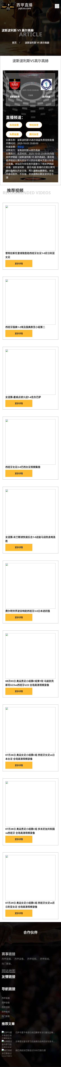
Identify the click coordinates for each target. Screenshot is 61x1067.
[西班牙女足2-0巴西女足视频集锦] (30, 442)
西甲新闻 (44, 958)
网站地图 (8, 970)
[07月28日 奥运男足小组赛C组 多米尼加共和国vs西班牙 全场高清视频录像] (30, 804)
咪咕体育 (33, 124)
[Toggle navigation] (57, 6)
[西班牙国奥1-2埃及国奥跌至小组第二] (30, 302)
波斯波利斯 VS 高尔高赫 (37, 42)
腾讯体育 (33, 134)
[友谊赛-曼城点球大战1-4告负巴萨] (30, 372)
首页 (14, 42)
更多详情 (19, 263)
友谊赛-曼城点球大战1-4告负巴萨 (23, 397)
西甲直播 (6, 958)
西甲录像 (19, 958)
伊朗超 (20, 146)
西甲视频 (31, 958)
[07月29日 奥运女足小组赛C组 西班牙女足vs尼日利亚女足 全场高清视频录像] (30, 877)
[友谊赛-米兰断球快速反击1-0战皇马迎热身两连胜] (30, 512)
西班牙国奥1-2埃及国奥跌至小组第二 (25, 327)
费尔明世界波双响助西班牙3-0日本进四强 (27, 611)
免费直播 (14, 134)
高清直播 (14, 124)
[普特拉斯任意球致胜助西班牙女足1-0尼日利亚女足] (30, 228)
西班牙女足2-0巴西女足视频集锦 (22, 467)
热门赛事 (6, 963)
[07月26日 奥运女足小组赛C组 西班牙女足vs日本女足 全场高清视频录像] (30, 730)
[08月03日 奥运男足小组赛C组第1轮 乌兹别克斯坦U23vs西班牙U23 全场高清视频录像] (30, 656)
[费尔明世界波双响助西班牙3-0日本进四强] (30, 586)
